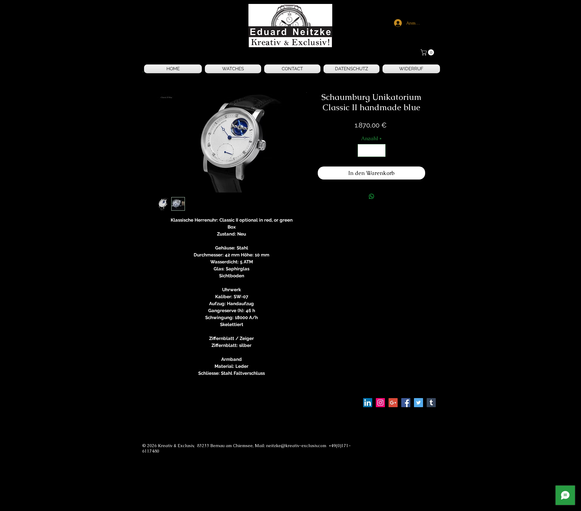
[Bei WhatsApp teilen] (371, 196)
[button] (428, 52)
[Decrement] (363, 150)
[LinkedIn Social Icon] (367, 402)
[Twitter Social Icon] (418, 402)
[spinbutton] (371, 150)
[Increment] (380, 150)
